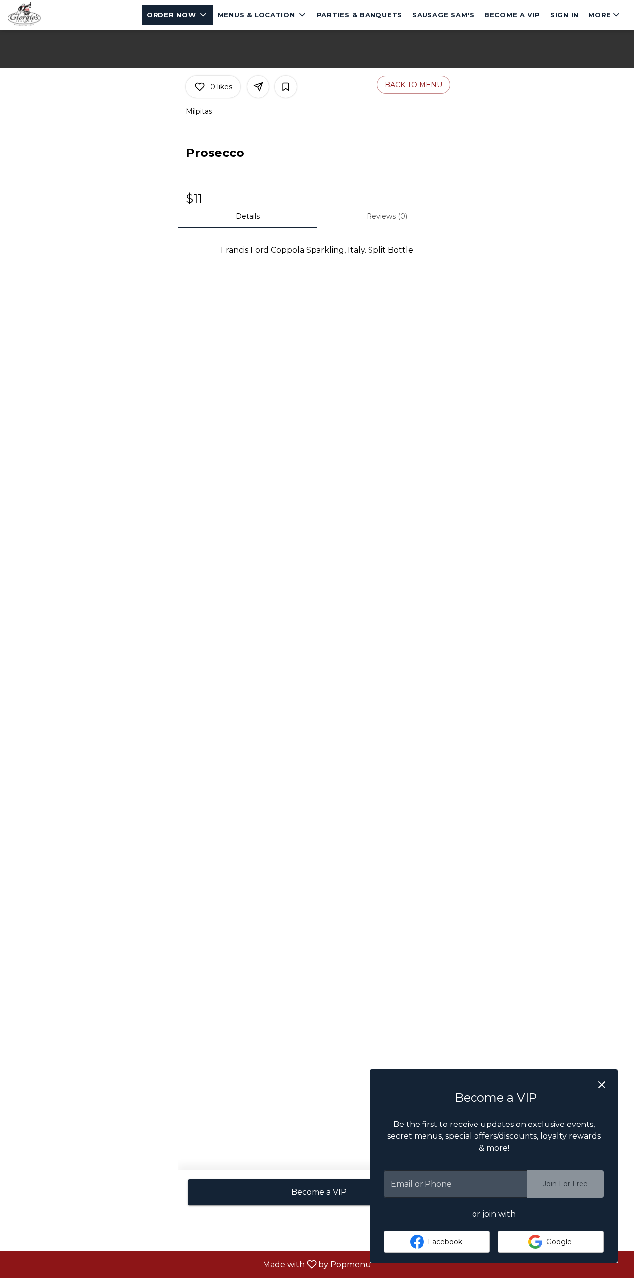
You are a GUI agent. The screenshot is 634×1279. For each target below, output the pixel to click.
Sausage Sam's (443, 15)
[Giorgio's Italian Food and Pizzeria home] (52, 14)
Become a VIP (512, 15)
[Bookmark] (286, 87)
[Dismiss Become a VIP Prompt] (602, 1085)
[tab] (247, 216)
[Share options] (258, 87)
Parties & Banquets (360, 15)
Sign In (564, 15)
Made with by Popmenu (189, 1264)
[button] (177, 15)
